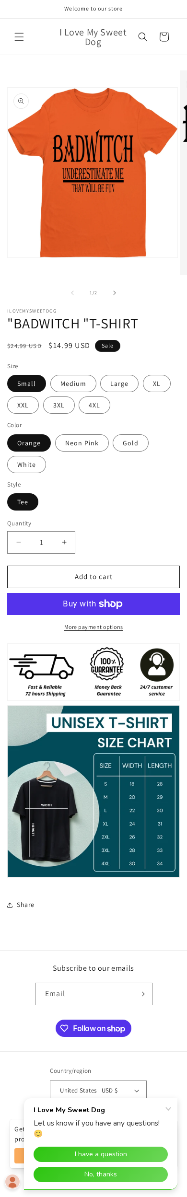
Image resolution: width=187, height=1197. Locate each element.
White (26, 464)
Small (26, 383)
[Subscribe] (141, 994)
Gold (131, 443)
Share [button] (26, 904)
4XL (94, 405)
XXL (23, 405)
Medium (73, 383)
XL (157, 383)
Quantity (19, 523)
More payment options (93, 626)
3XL (59, 405)
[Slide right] (114, 292)
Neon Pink (82, 443)
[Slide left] (72, 292)
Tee (22, 502)
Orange (29, 443)
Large (119, 383)
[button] (19, 36)
